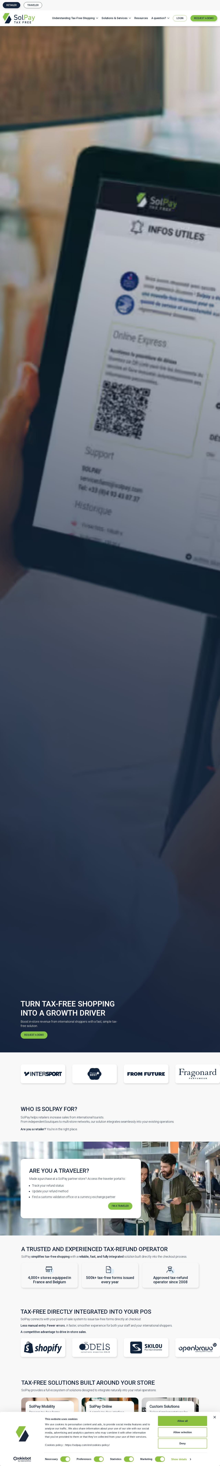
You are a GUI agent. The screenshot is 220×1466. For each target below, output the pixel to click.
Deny (182, 1443)
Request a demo (34, 1034)
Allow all (182, 1420)
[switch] (99, 1459)
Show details (179, 1459)
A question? (158, 18)
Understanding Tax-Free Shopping (73, 18)
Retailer (11, 5)
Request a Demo (204, 18)
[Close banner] (214, 1417)
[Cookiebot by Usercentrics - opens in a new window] (22, 1459)
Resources (141, 18)
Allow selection (182, 1432)
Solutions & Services (115, 18)
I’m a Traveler (120, 1206)
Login (180, 18)
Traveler (32, 5)
